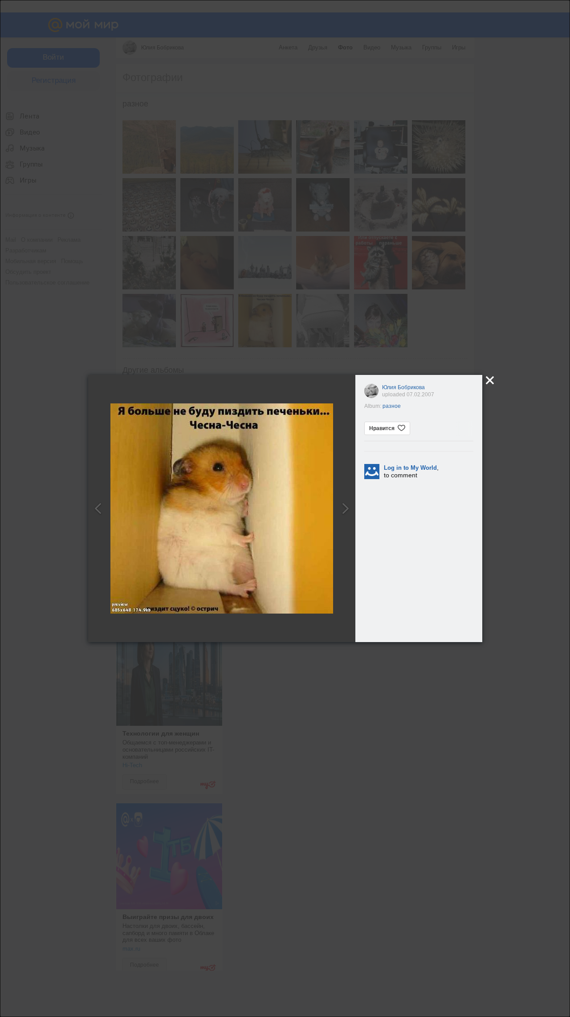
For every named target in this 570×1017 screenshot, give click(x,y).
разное (392, 406)
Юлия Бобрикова (403, 387)
